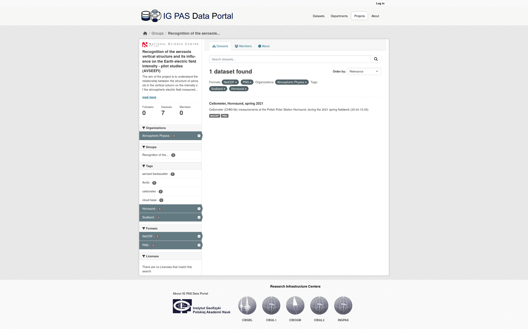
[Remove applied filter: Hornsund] (245, 88)
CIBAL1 (271, 320)
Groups (158, 33)
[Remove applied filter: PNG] (250, 82)
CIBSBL (247, 320)
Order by (339, 71)
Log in (380, 3)
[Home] (145, 33)
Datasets (318, 16)
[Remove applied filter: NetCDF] (236, 82)
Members (245, 46)
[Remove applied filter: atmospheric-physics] (306, 82)
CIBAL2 (319, 320)
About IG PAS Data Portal (190, 293)
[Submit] (376, 59)
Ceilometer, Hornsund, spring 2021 (236, 103)
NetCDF (214, 115)
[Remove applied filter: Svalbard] (224, 88)
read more (149, 97)
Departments (339, 16)
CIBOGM (295, 320)
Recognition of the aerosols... (194, 33)
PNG (224, 115)
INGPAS (343, 320)
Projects (359, 16)
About (375, 16)
